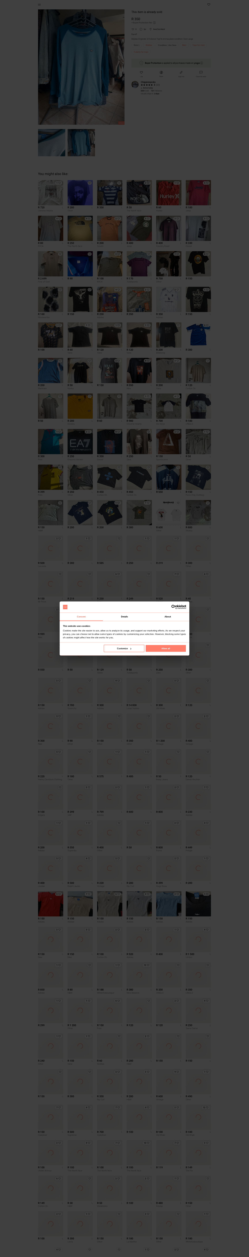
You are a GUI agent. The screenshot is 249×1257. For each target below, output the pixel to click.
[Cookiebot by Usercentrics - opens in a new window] (173, 607)
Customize (122, 648)
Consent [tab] (81, 616)
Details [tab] (124, 616)
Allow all (165, 648)
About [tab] (168, 616)
